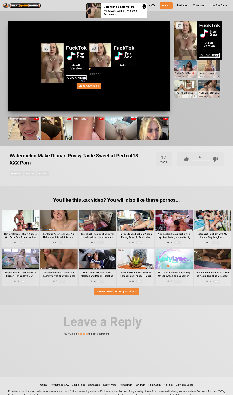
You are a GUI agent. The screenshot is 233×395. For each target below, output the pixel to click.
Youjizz (43, 384)
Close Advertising (88, 85)
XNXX (152, 5)
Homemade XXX (60, 384)
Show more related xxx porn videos (116, 291)
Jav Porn (140, 384)
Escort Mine (109, 384)
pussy (31, 173)
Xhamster (198, 5)
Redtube (182, 5)
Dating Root (78, 384)
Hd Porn (168, 384)
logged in (83, 333)
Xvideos (166, 5)
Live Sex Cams (218, 5)
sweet (44, 173)
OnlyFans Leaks (184, 384)
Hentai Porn (126, 384)
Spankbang (94, 384)
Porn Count (154, 384)
